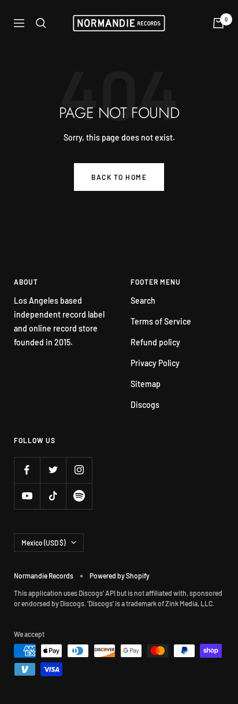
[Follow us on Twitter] (53, 470)
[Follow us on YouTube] (27, 496)
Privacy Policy (155, 363)
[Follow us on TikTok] (53, 496)
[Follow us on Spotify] (79, 496)
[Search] (41, 23)
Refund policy (155, 342)
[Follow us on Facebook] (27, 470)
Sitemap (146, 384)
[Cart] (218, 23)
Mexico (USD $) (43, 543)
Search (143, 300)
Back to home (119, 177)
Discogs (145, 405)
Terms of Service (161, 321)
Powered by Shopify (120, 576)
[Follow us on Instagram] (79, 470)
